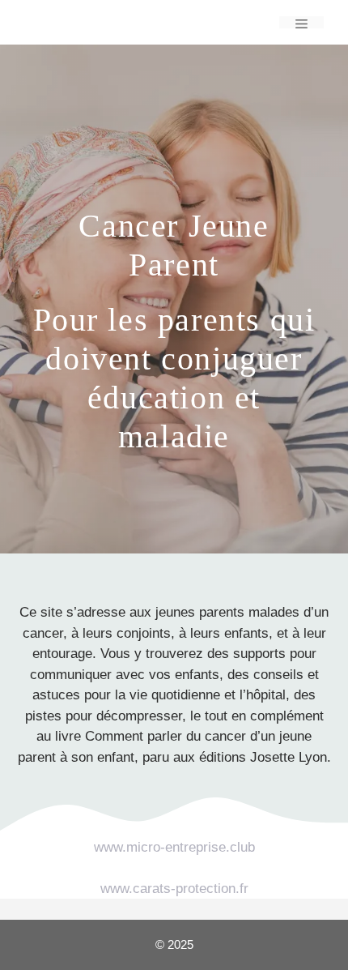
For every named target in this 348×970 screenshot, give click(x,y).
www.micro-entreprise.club (174, 847)
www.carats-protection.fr (174, 888)
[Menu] (301, 22)
